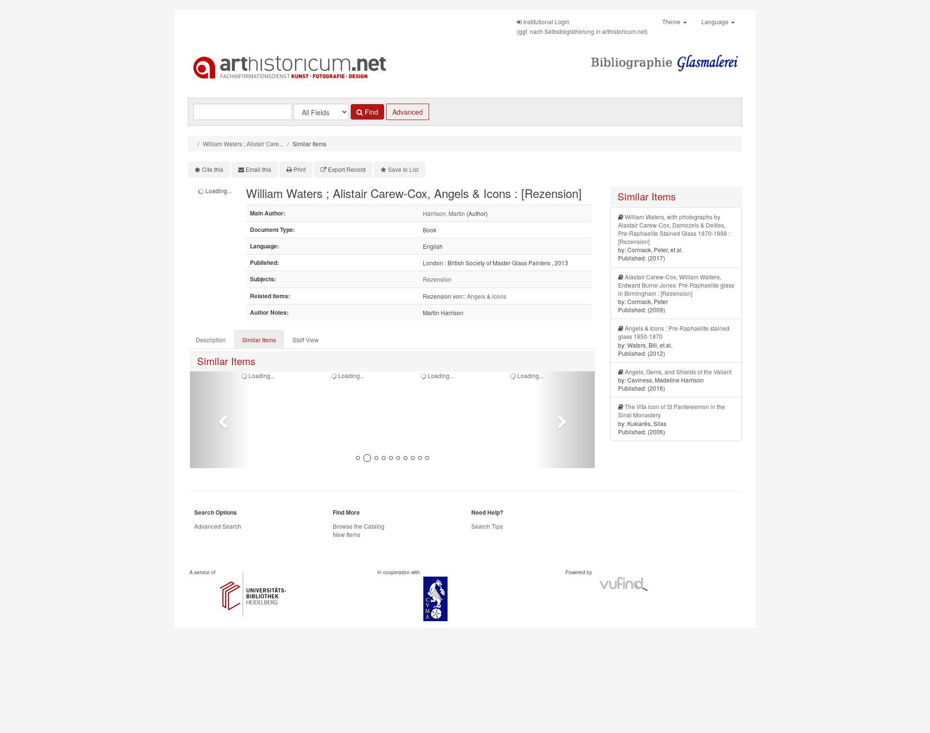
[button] (220, 419)
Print (300, 169)
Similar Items (259, 340)
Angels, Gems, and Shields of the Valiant (678, 371)
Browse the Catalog (359, 526)
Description (211, 340)
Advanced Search (217, 526)
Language (715, 21)
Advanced (407, 112)
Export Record (347, 169)
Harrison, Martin (444, 213)
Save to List (403, 169)
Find (370, 112)
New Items (346, 534)
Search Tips (487, 526)
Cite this (212, 169)
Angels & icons (486, 296)
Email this (258, 169)
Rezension (437, 279)
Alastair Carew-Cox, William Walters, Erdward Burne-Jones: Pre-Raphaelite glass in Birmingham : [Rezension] (676, 285)
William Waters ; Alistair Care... (243, 143)
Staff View (306, 340)
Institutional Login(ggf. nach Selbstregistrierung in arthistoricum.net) (582, 26)
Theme (672, 21)
